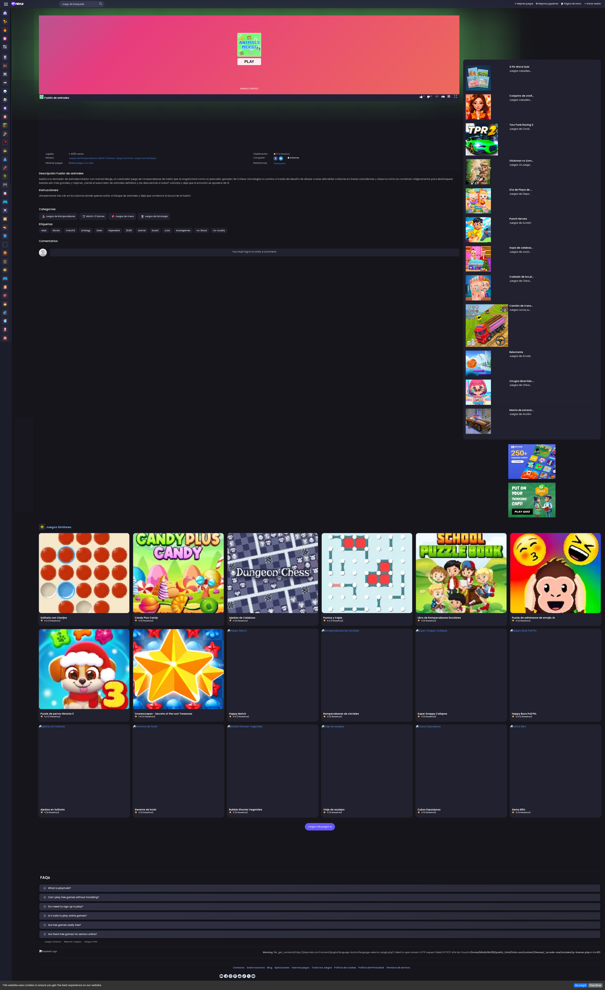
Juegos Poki (90, 941)
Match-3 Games (106, 158)
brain (99, 230)
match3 (70, 230)
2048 (129, 230)
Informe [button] (294, 157)
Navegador (280, 163)
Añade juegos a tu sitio (81, 163)
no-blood (202, 230)
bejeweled (114, 230)
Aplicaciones (282, 967)
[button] (456, 96)
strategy (85, 230)
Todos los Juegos (322, 967)
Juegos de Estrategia (145, 158)
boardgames (183, 230)
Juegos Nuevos (52, 941)
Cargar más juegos (319, 826)
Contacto (239, 967)
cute (167, 230)
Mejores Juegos (72, 941)
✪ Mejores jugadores (547, 3)
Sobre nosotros (256, 967)
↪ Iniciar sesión (592, 3)
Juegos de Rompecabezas (83, 158)
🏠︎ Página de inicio (571, 3)
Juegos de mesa (124, 158)
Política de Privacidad (371, 967)
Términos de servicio (398, 967)
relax (43, 230)
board (155, 230)
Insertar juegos (300, 967)
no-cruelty (219, 230)
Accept (580, 985)
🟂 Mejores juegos (524, 3)
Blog (269, 967)
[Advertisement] (24, 58)
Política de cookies (345, 967)
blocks (56, 230)
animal (142, 230)
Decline (595, 985)
